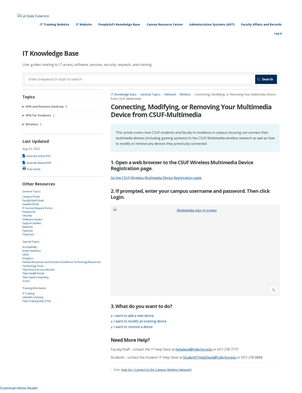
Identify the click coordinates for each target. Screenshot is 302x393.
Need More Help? (130, 340)
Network (170, 94)
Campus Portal (31, 196)
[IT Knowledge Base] (33, 16)
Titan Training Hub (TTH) (36, 301)
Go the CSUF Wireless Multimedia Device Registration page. (156, 178)
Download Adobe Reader (19, 388)
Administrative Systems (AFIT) (212, 24)
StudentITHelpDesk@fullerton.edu (209, 357)
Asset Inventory (31, 250)
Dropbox (27, 258)
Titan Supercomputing (35, 277)
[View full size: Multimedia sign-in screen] (195, 250)
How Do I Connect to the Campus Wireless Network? (156, 370)
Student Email (30, 204)
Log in (278, 33)
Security (27, 215)
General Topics (150, 94)
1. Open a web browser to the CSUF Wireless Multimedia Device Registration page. (182, 165)
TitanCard (28, 234)
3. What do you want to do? (141, 306)
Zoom (26, 281)
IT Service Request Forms (37, 208)
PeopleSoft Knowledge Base (119, 24)
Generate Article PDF (38, 156)
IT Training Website (54, 24)
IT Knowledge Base (124, 94)
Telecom (27, 231)
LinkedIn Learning (32, 297)
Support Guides (31, 223)
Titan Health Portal (33, 273)
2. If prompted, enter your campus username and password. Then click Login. (190, 194)
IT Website (84, 24)
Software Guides (32, 219)
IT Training (28, 293)
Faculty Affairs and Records (261, 24)
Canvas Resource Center (165, 24)
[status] (195, 138)
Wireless (185, 94)
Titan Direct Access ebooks (38, 269)
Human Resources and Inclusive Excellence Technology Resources (61, 262)
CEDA (25, 254)
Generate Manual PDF (38, 163)
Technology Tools (32, 266)
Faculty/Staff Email (33, 200)
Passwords (28, 212)
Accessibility (29, 247)
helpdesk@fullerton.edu (193, 349)
